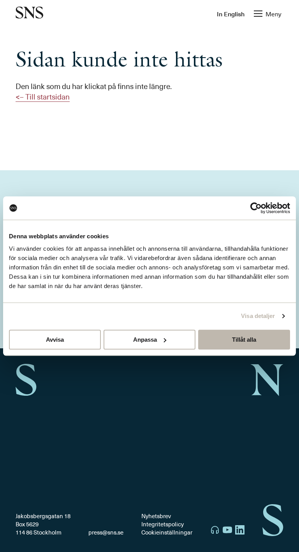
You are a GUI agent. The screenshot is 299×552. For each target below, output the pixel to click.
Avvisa (55, 339)
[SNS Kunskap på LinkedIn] (239, 530)
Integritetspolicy (162, 524)
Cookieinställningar (166, 532)
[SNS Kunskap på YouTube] (227, 530)
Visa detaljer (258, 316)
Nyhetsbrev (156, 516)
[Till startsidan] (29, 13)
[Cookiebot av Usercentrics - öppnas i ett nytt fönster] (256, 208)
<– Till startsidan (43, 96)
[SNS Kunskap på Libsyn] (215, 530)
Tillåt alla (244, 339)
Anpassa (145, 339)
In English (230, 13)
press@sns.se (105, 532)
